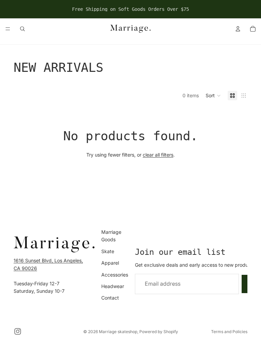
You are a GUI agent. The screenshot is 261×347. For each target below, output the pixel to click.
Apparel (110, 263)
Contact (110, 298)
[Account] (237, 28)
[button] (213, 95)
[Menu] (8, 29)
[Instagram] (18, 331)
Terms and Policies (229, 331)
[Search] (22, 28)
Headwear (112, 286)
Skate (107, 251)
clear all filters (158, 155)
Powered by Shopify (158, 331)
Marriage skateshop (118, 331)
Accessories (114, 274)
